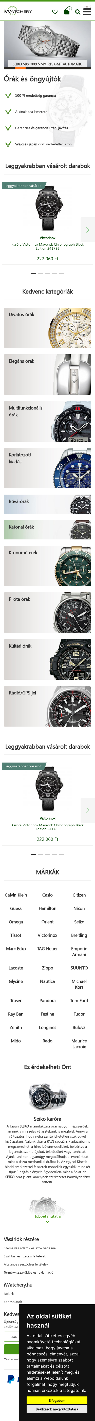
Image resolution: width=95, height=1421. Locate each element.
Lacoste (16, 968)
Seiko (79, 922)
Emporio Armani (79, 951)
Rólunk (9, 1293)
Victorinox (47, 935)
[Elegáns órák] (47, 374)
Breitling (79, 935)
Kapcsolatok (13, 1301)
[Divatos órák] (47, 327)
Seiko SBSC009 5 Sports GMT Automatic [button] (47, 64)
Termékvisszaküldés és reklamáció (28, 1272)
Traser (16, 1000)
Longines (47, 1027)
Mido (16, 1041)
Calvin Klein (16, 895)
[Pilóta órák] (47, 612)
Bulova (79, 1027)
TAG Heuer (47, 948)
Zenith (16, 1027)
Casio (47, 895)
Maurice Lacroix (79, 1043)
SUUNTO (79, 968)
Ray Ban (16, 1014)
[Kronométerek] (47, 565)
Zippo (47, 968)
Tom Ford (79, 1000)
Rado (47, 1041)
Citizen (79, 895)
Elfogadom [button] (57, 1400)
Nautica (47, 981)
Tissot (15, 935)
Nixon (79, 908)
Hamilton (47, 908)
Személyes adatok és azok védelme (30, 1248)
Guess (16, 908)
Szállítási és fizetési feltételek (25, 1256)
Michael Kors (79, 984)
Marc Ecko (16, 948)
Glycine (16, 981)
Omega (16, 922)
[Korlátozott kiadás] (47, 467)
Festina (47, 1014)
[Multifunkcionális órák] (47, 420)
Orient (48, 922)
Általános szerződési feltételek (26, 1264)
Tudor (79, 1014)
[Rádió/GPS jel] (47, 705)
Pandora (48, 1000)
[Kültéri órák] (47, 659)
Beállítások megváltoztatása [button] (57, 1409)
